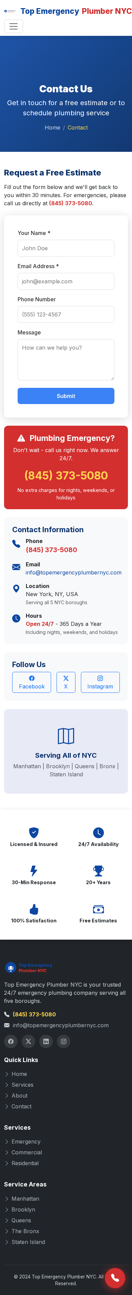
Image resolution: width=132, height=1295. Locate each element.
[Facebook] (11, 1041)
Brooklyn (23, 1209)
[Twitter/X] (28, 1041)
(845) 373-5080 (70, 203)
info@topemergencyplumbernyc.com (74, 572)
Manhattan (25, 1198)
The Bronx (25, 1231)
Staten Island (28, 1242)
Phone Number (37, 299)
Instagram (100, 686)
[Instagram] (63, 1041)
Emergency (26, 1141)
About (19, 1095)
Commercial (27, 1152)
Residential (25, 1163)
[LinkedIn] (46, 1041)
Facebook (32, 686)
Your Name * (34, 233)
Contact (21, 1106)
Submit (66, 396)
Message (29, 332)
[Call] (115, 1278)
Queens (21, 1220)
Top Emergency (71, 11)
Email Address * (38, 266)
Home (52, 127)
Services (23, 1084)
